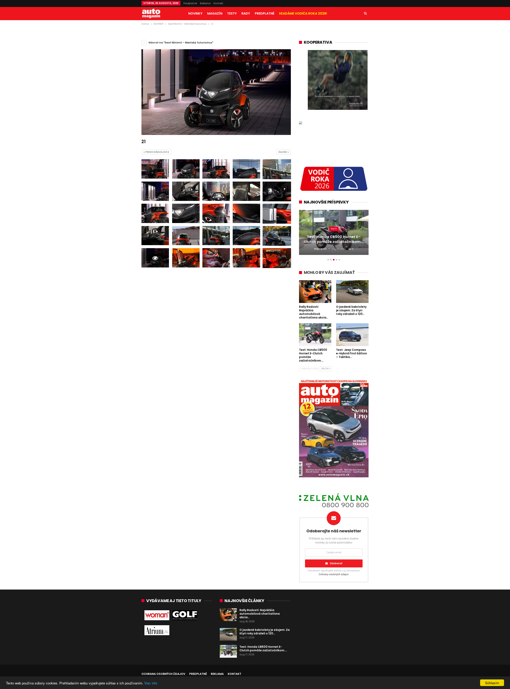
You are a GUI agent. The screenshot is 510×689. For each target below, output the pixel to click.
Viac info (150, 682)
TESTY (232, 13)
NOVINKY (195, 13)
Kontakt (218, 3)
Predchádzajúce (157, 152)
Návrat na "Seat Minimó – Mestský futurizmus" (180, 42)
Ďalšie (283, 152)
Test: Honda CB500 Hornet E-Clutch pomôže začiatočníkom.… (263, 648)
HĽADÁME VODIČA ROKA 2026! (303, 13)
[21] (155, 169)
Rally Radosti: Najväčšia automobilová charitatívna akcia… (259, 613)
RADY (245, 13)
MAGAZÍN (214, 13)
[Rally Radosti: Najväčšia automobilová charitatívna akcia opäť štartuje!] (228, 614)
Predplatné (190, 3)
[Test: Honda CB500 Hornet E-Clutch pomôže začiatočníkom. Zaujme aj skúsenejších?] (228, 651)
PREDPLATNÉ (264, 13)
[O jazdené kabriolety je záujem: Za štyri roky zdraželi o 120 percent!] (228, 634)
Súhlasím (492, 682)
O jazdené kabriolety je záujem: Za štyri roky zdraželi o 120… (264, 631)
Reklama (205, 3)
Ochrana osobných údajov (163, 674)
